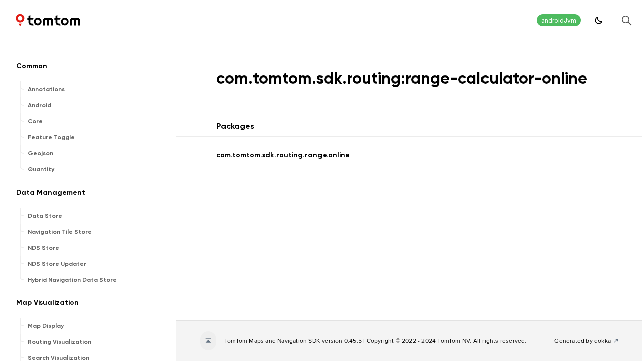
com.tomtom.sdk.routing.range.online (283, 155)
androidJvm (558, 20)
